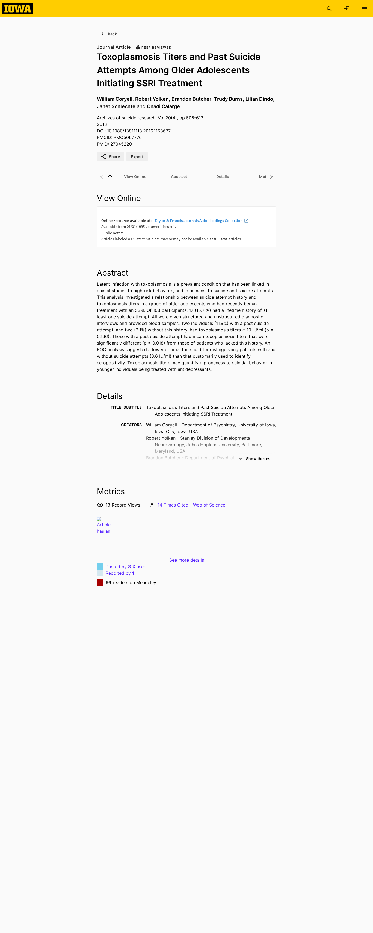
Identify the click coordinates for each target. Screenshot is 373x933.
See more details (186, 560)
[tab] (135, 176)
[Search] (329, 8)
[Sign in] (346, 8)
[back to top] (110, 176)
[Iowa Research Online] (17, 8)
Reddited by (120, 573)
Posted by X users (126, 566)
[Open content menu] (364, 8)
